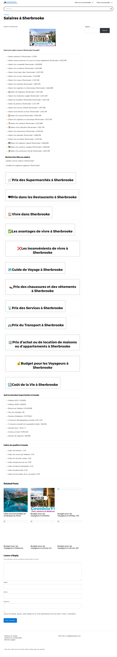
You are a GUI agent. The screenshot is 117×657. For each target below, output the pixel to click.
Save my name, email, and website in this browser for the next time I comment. (40, 614)
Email (6, 592)
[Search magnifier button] (111, 9)
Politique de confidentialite (13, 638)
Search (87, 26)
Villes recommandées (103, 2)
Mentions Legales (9, 640)
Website (6, 601)
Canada (6, 14)
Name (6, 582)
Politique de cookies (10, 636)
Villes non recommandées (83, 2)
